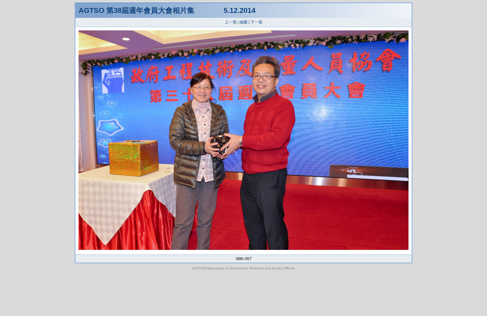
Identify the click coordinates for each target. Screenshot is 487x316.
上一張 (231, 22)
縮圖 (243, 22)
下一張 (256, 22)
